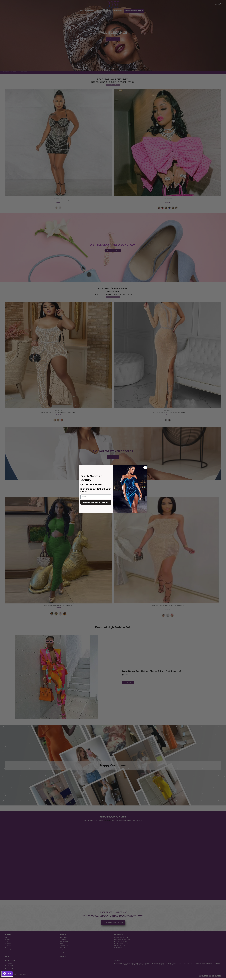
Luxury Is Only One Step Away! (95, 502)
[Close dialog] (145, 467)
